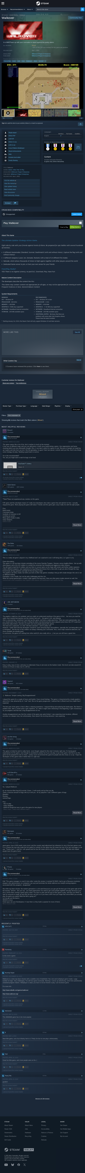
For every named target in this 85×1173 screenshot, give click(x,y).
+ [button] (45, 61)
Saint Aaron (11, 485)
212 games (10, 739)
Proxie (9, 867)
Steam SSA (8, 1129)
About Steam (8, 1125)
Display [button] (67, 406)
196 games (10, 869)
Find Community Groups (11, 195)
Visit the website (9, 180)
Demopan (10, 831)
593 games (10, 683)
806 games (10, 774)
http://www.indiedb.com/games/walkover (15, 990)
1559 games (10, 545)
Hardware (28, 1132)
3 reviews (18, 739)
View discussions (9, 192)
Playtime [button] (57, 406)
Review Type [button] (7, 406)
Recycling (28, 1136)
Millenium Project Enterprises (41, 54)
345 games (10, 653)
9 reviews (18, 869)
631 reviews (19, 683)
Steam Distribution (10, 1136)
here (38, 366)
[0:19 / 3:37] (42, 86)
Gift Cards (7, 1140)
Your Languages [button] (13, 415)
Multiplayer (29, 61)
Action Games (13, 15)
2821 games (10, 487)
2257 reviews (20, 487)
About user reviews (8, 383)
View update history (10, 186)
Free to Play (7, 61)
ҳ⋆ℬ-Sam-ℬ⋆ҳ (12, 772)
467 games (10, 833)
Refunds (44, 1140)
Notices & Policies (47, 1132)
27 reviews (19, 774)
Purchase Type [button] (21, 406)
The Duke (10, 543)
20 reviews (19, 833)
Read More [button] (77, 525)
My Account (64, 1136)
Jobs (26, 1129)
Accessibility (45, 1129)
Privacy (43, 1125)
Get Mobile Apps (65, 1129)
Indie (18, 61)
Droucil (9, 430)
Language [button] (34, 406)
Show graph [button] (76, 409)
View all (79, 360)
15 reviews (20, 545)
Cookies (43, 1136)
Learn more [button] (77, 214)
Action (14, 61)
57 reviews (19, 653)
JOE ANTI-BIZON (13, 602)
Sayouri (10, 681)
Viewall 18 (78, 147)
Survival (41, 61)
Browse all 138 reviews (42, 1099)
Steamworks (8, 1132)
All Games (5, 15)
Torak (9, 650)
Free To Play (20, 170)
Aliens (35, 61)
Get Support (64, 1132)
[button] (4, 9)
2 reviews (10, 604)
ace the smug (12, 737)
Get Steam (63, 1125)
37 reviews (10, 432)
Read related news (10, 189)
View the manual (9, 183)
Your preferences (21, 383)
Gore (23, 61)
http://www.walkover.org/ (10, 994)
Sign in (4, 123)
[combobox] (58, 9)
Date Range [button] (46, 406)
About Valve (29, 1125)
